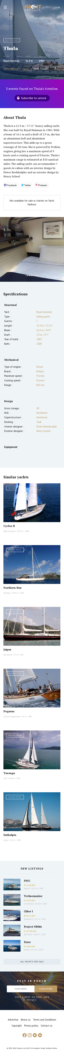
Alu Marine (7, 655)
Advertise (13, 1019)
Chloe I (28, 911)
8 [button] (38, 275)
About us (26, 1019)
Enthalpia (9, 835)
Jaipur (7, 649)
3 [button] (29, 275)
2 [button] (27, 275)
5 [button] (32, 275)
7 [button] (36, 275)
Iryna (27, 942)
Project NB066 (33, 926)
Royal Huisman (11, 60)
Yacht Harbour (33, 8)
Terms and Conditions (44, 1019)
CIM (5, 778)
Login (57, 7)
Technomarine (33, 896)
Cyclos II (9, 526)
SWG (27, 880)
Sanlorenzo (28, 919)
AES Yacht (28, 934)
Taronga (9, 773)
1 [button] (26, 275)
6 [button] (34, 275)
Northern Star (12, 588)
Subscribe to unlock (33, 98)
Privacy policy (31, 1025)
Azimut (27, 888)
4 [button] (31, 275)
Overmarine (29, 904)
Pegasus (9, 711)
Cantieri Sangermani (11, 716)
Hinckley (6, 593)
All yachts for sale (32, 961)
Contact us (46, 1025)
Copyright (17, 1025)
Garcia (5, 840)
